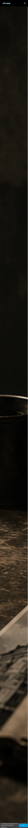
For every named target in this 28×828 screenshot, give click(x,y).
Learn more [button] (4, 827)
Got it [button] (23, 825)
